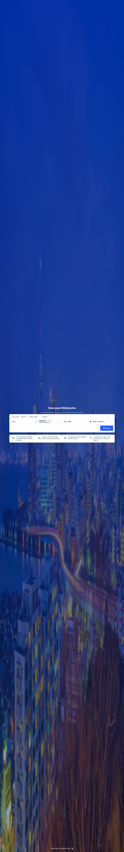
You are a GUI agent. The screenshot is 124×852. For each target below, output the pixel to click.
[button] (106, 3)
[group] (23, 421)
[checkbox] (44, 416)
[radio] (15, 416)
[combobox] (14, 422)
